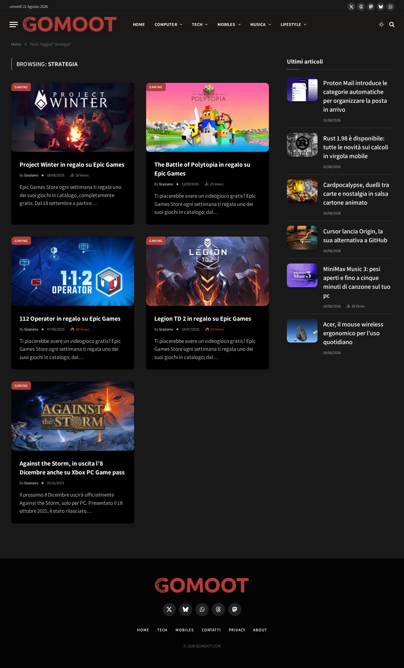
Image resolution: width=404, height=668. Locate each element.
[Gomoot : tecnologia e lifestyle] (69, 24)
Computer (166, 24)
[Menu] (13, 24)
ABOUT (260, 630)
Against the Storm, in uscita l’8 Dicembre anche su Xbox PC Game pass (72, 467)
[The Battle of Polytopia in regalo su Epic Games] (207, 117)
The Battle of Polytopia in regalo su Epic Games (202, 168)
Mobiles (226, 24)
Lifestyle (291, 24)
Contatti (211, 630)
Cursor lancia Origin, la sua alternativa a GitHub (355, 235)
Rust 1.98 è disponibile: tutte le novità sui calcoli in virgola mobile (355, 147)
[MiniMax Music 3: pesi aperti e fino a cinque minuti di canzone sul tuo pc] (302, 275)
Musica (258, 24)
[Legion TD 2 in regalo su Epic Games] (207, 271)
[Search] (391, 24)
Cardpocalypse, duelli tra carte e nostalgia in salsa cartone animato (356, 193)
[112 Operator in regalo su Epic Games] (72, 271)
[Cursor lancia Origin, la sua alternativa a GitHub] (302, 238)
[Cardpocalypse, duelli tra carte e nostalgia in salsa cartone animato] (302, 191)
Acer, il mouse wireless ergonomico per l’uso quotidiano (353, 333)
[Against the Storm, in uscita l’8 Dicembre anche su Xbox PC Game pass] (72, 416)
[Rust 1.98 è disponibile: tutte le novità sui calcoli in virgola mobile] (302, 145)
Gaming (21, 87)
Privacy (237, 630)
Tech (197, 24)
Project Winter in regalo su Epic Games (72, 164)
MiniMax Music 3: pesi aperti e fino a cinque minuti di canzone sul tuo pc (356, 281)
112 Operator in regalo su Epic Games (70, 318)
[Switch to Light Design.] (381, 24)
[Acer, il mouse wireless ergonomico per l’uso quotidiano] (302, 331)
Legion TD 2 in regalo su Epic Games (202, 318)
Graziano (31, 175)
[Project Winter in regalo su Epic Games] (72, 117)
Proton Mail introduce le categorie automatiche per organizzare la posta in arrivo (355, 95)
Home (139, 24)
